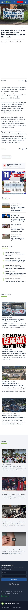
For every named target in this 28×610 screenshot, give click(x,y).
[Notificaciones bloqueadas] (14, 2)
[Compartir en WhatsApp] (26, 81)
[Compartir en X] (23, 81)
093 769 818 (15, 593)
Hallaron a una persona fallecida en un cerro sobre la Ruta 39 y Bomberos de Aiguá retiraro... (18, 209)
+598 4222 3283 (18, 591)
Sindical (3, 26)
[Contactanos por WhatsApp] (18, 584)
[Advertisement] (14, 61)
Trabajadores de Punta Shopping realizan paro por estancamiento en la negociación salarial (13, 352)
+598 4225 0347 (7, 593)
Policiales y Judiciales (16, 203)
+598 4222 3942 (9, 591)
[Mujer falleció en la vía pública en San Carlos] (6, 236)
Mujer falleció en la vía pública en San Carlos (17, 239)
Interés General (14, 214)
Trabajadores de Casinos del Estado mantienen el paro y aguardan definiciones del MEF (13, 320)
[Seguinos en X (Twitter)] (15, 584)
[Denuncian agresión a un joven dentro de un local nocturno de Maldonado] (6, 226)
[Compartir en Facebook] (20, 81)
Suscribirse (14, 579)
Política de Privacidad (17, 607)
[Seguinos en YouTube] (10, 584)
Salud (3, 464)
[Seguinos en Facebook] (13, 584)
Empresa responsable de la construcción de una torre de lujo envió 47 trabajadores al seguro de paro (13, 384)
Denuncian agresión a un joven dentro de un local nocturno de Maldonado (17, 229)
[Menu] (25, 2)
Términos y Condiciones (6, 607)
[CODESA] (14, 182)
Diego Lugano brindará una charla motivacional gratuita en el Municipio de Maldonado (18, 219)
